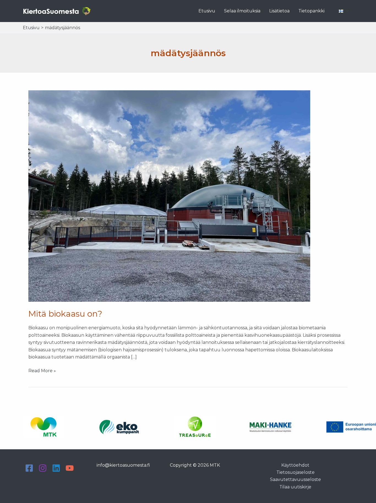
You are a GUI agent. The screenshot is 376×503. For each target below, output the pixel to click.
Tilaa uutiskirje (295, 487)
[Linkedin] (56, 468)
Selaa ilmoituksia (242, 10)
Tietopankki (311, 10)
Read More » (42, 371)
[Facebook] (29, 468)
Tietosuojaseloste (295, 472)
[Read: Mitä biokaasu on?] (169, 195)
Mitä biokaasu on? (65, 314)
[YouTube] (69, 468)
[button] (346, 11)
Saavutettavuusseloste (295, 479)
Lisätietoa (279, 10)
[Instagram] (42, 468)
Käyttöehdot (295, 465)
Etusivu (206, 10)
